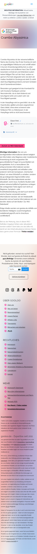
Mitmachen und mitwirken (16, 327)
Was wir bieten (13, 308)
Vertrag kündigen (18, 277)
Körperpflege (21, 442)
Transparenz (12, 323)
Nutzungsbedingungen (15, 352)
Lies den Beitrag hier (24, 15)
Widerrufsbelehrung (14, 355)
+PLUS (7, 506)
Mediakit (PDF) (12, 401)
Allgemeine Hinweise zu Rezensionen (20, 367)
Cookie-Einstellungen (15, 359)
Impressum (11, 344)
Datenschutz (12, 348)
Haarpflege (6, 444)
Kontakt (10, 374)
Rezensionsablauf (14, 312)
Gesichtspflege (29, 442)
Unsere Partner (13, 316)
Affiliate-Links (12, 320)
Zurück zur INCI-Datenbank (12, 146)
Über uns (11, 305)
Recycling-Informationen (16, 391)
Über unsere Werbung (15, 363)
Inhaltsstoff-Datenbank (15, 388)
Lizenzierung (12, 370)
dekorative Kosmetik (20, 444)
